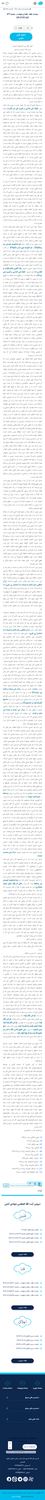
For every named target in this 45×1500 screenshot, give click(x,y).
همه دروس (22, 1254)
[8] (41, 1161)
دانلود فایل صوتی (21, 36)
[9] (41, 1165)
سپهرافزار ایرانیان (16, 1497)
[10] (10, 894)
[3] (41, 1144)
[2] (41, 1140)
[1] (8, 108)
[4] (35, 272)
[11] (37, 1060)
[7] (32, 671)
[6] (4, 584)
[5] (38, 296)
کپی (6, 1185)
